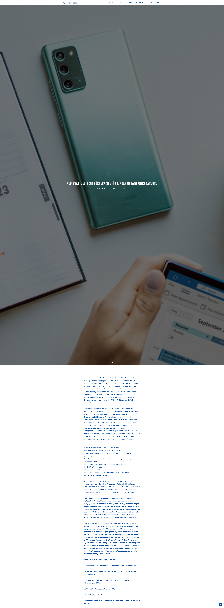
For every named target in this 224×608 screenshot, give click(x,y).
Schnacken (140, 2)
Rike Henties (125, 188)
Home (111, 2)
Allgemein (114, 188)
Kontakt (151, 2)
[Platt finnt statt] (70, 3)
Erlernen (129, 2)
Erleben (120, 2)
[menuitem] (112, 2)
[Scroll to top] (220, 604)
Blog (159, 2)
